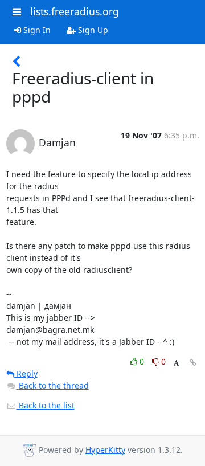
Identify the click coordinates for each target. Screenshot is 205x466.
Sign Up (92, 29)
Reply (26, 373)
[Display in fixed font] (176, 363)
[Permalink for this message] (193, 362)
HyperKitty (105, 449)
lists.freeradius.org (74, 11)
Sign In (36, 29)
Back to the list (46, 405)
